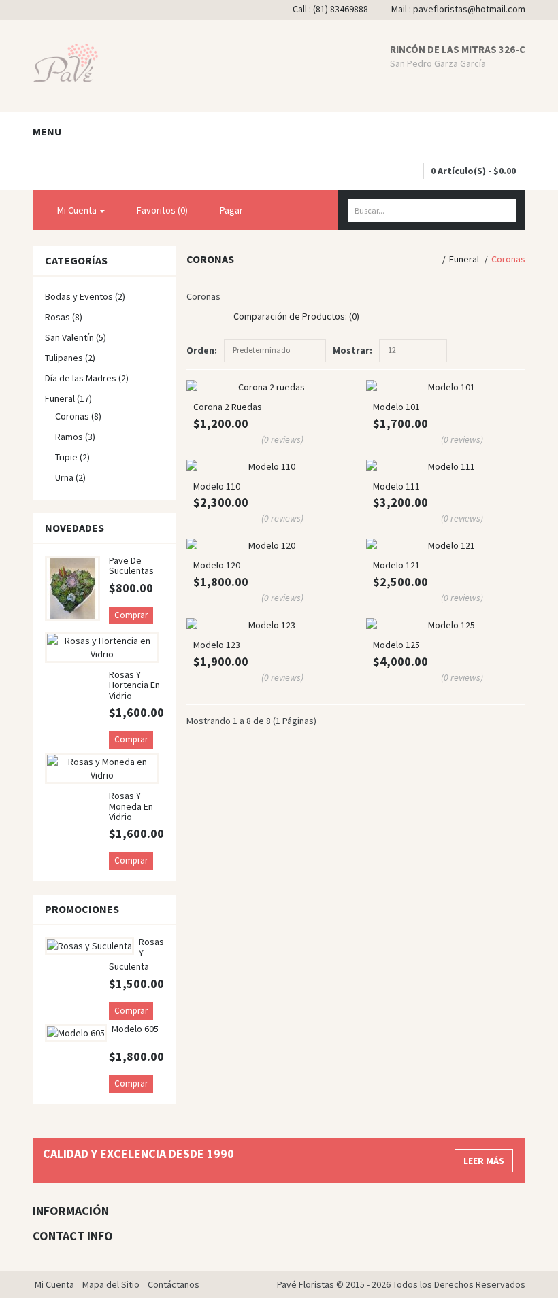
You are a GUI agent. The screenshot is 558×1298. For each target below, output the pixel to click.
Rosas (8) (63, 317)
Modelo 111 (396, 486)
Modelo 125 (396, 644)
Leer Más (483, 1161)
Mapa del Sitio (111, 1284)
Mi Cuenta (54, 1284)
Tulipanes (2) (70, 358)
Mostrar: (352, 350)
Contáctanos (173, 1284)
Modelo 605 (135, 1029)
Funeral (464, 259)
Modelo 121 (396, 565)
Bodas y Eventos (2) (85, 296)
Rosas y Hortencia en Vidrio (134, 685)
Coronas (508, 259)
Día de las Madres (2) (87, 378)
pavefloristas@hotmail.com (469, 9)
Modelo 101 (396, 406)
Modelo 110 (216, 486)
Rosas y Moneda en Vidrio (131, 806)
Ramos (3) (75, 436)
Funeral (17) (68, 398)
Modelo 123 (216, 644)
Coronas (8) (78, 416)
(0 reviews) (282, 439)
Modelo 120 (216, 565)
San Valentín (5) (75, 337)
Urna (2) (70, 477)
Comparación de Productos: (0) (296, 316)
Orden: (201, 350)
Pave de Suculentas (131, 565)
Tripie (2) (72, 457)
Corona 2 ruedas (227, 406)
